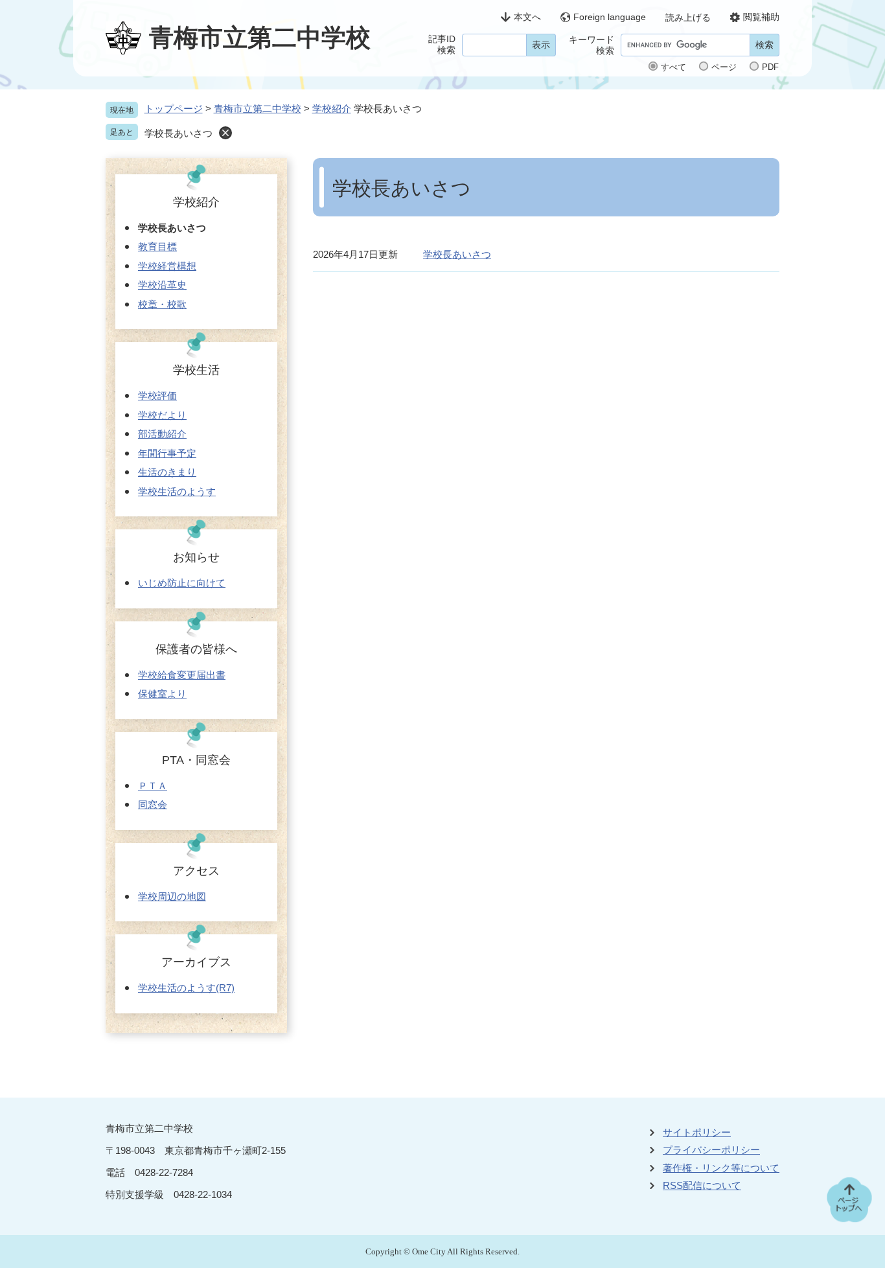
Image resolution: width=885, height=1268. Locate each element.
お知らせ (196, 557)
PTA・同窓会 (196, 760)
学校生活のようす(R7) (186, 987)
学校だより (162, 415)
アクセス (196, 870)
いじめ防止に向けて (181, 582)
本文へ (527, 17)
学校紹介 (331, 108)
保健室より (162, 693)
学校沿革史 (162, 284)
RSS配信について (702, 1185)
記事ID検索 (441, 44)
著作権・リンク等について (721, 1167)
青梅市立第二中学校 (257, 108)
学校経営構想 (167, 265)
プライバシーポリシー (711, 1149)
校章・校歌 (162, 304)
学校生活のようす (177, 491)
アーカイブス (196, 962)
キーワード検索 (591, 45)
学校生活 (196, 369)
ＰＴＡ (152, 785)
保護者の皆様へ (196, 649)
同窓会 (152, 804)
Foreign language (609, 17)
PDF (770, 67)
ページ (724, 67)
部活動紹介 (162, 433)
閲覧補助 (761, 17)
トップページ (173, 108)
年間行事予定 (167, 453)
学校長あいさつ (457, 254)
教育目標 (157, 246)
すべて (673, 67)
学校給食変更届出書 (181, 674)
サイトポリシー (697, 1132)
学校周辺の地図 (172, 896)
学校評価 (157, 395)
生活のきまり (167, 472)
